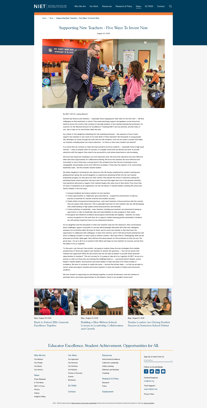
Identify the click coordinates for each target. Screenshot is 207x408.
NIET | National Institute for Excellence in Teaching (50, 6)
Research (105, 383)
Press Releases (40, 379)
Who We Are (80, 7)
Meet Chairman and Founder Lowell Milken (84, 403)
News (138, 7)
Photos (37, 390)
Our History (38, 370)
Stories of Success (75, 373)
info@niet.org (149, 381)
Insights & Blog (39, 397)
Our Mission (38, 359)
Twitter (152, 371)
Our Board (38, 366)
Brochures (72, 380)
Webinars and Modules (110, 370)
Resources (107, 7)
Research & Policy (124, 7)
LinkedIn (157, 371)
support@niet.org (150, 389)
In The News (39, 383)
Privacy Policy (149, 394)
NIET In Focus (39, 386)
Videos (36, 393)
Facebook (146, 371)
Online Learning (108, 366)
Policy (104, 386)
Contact (161, 7)
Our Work (94, 7)
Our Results (72, 370)
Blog (51, 18)
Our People (38, 363)
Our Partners (73, 366)
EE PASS (149, 7)
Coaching (105, 373)
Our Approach (73, 359)
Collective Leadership (110, 363)
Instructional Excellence (111, 359)
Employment (108, 392)
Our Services (73, 363)
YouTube (163, 371)
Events (71, 377)
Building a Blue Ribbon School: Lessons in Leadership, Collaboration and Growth (102, 325)
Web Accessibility (149, 403)
